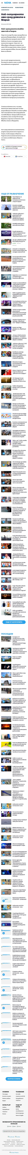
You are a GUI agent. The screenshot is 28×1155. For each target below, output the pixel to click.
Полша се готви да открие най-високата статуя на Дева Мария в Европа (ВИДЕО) (19, 521)
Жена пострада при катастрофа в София (18, 844)
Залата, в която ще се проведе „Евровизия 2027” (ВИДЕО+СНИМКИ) (19, 321)
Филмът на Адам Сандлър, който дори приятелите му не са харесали (18, 208)
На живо (21, 2)
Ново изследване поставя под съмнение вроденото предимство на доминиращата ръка (19, 613)
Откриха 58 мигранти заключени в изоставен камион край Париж (19, 981)
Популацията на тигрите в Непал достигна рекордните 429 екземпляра (19, 530)
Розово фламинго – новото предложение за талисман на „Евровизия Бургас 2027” (19, 234)
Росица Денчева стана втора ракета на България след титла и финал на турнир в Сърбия (19, 260)
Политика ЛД (12, 1144)
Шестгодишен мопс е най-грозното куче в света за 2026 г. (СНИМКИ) (18, 269)
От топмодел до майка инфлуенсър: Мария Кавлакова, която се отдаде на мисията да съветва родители (19, 465)
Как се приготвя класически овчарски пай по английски (18, 481)
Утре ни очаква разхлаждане (17, 657)
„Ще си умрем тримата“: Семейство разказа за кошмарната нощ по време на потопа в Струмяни (19, 783)
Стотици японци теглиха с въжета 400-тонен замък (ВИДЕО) (19, 682)
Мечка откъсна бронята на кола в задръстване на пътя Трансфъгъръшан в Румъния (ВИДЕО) (18, 998)
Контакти (13, 1142)
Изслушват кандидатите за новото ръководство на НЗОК (18, 924)
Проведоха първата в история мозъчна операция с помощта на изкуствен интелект (19, 651)
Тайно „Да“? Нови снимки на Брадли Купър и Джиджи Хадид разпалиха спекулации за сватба (19, 443)
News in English (19, 1115)
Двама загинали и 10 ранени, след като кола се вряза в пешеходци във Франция (19, 830)
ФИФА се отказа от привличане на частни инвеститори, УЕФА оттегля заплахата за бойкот (19, 1016)
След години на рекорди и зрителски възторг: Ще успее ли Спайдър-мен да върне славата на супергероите (19, 500)
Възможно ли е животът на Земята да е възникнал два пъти (19, 276)
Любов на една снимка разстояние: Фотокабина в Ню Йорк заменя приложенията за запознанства (19, 312)
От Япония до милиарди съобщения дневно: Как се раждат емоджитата (19, 416)
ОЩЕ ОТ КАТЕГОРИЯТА (14, 622)
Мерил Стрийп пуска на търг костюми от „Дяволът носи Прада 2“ (19, 372)
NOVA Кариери (20, 1113)
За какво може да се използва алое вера (18, 224)
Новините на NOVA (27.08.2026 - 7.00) (17, 906)
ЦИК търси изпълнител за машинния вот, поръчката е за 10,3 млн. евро (19, 1033)
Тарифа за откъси (19, 1141)
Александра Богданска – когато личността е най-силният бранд (19, 572)
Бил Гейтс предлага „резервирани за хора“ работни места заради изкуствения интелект (19, 949)
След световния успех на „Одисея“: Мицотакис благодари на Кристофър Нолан (19, 538)
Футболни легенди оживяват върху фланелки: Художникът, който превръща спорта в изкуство (19, 355)
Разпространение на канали (9, 1141)
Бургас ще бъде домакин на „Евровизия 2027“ (19, 329)
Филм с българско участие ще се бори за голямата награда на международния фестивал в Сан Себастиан (19, 511)
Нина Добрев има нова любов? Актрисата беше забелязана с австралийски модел (19, 604)
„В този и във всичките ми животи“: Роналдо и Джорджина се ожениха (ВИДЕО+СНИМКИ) (19, 337)
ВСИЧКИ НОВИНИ (14, 1079)
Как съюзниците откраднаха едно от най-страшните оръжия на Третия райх (19, 941)
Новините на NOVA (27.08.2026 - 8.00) (17, 836)
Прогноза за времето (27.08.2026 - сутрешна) (19, 898)
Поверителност (5, 1144)
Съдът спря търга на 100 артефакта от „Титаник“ (18, 965)
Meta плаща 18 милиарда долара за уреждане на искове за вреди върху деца (19, 1007)
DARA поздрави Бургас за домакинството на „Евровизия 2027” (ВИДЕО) (19, 295)
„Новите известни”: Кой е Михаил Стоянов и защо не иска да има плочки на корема (19, 346)
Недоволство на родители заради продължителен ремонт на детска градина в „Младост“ (18, 883)
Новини (15, 2)
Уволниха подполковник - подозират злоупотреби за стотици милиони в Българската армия (19, 692)
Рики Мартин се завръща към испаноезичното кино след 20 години (18, 199)
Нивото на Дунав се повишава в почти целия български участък (19, 718)
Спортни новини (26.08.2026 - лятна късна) (18, 973)
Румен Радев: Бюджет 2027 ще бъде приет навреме (19, 736)
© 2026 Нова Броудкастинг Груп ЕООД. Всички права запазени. (14, 1150)
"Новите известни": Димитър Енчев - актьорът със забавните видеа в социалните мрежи (18, 216)
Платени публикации (19, 1145)
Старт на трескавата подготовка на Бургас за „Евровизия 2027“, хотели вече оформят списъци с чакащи (19, 286)
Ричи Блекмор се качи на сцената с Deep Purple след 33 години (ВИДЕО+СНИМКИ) (19, 304)
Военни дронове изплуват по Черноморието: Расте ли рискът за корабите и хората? (19, 863)
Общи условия (19, 1142)
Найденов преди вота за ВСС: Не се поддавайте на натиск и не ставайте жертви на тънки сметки (19, 1060)
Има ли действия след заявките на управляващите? (18, 674)
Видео (4, 1100)
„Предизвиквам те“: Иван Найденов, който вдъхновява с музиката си (19, 556)
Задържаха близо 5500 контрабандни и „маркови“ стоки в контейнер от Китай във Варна (19, 710)
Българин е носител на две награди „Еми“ (19, 578)
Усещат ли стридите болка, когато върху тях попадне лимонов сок (19, 250)
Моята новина (6, 1098)
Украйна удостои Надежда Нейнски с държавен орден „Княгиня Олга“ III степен (18, 1070)
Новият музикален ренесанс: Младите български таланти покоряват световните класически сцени (19, 547)
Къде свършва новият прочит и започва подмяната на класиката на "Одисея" (19, 588)
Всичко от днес (6, 1096)
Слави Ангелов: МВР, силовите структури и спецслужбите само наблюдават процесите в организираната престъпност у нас (19, 771)
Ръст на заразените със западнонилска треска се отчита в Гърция (19, 744)
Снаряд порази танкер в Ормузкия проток (19, 820)
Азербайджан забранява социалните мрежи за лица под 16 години (19, 667)
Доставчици (7, 1142)
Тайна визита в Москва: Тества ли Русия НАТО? (19, 751)
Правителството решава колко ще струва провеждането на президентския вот (19, 932)
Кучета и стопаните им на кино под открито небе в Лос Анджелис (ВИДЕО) (19, 424)
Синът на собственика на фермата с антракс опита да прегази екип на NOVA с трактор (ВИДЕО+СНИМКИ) (19, 1042)
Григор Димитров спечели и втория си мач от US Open (19, 1025)
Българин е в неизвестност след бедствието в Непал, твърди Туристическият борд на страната (18, 640)
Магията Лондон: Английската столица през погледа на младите (18, 364)
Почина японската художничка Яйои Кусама (17, 813)
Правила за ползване (21, 1144)
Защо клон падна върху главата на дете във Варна (19, 891)
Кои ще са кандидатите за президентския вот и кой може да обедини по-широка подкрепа (19, 854)
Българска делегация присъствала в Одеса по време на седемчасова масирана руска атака (19, 728)
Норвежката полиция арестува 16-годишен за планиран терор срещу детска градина (19, 958)
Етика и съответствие (8, 1145)
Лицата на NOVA (20, 1096)
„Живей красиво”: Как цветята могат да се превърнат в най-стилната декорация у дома (19, 397)
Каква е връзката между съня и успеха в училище (18, 387)
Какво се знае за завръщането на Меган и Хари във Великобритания (19, 760)
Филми (4, 1113)
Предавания (5, 1109)
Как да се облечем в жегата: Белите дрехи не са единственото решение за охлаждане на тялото (19, 407)
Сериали (4, 1111)
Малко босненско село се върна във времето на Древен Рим (19, 473)
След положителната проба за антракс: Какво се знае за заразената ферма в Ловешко (18, 873)
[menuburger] (2, 2)
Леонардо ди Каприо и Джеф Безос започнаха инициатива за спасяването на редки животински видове (19, 433)
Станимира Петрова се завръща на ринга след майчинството (19, 1051)
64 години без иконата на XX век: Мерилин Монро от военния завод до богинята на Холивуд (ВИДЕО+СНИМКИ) (19, 454)
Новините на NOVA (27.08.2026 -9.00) (17, 804)
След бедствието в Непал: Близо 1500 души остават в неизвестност (19, 916)
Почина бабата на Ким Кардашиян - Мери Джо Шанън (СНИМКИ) (19, 596)
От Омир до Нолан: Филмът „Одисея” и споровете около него (19, 379)
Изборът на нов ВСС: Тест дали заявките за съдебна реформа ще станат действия (19, 701)
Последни (5, 1094)
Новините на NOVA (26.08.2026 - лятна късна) (18, 988)
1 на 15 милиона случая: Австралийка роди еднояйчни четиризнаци (19, 564)
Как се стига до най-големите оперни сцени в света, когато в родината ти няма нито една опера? (19, 490)
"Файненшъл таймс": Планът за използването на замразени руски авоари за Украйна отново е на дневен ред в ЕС (19, 795)
